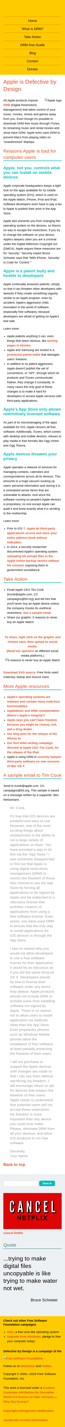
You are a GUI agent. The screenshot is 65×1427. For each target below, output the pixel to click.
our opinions (25, 651)
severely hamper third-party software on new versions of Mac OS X (34, 761)
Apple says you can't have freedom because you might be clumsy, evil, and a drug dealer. (32, 724)
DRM (6, 105)
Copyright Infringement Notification (28, 1411)
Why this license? (16, 1401)
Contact (32, 61)
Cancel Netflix (13, 1233)
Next (58, 1213)
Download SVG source (19, 672)
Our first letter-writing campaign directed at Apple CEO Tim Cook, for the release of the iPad (33, 747)
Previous (6, 1213)
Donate (32, 69)
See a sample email (37, 612)
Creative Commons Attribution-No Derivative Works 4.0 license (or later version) (29, 1392)
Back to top (14, 1164)
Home (32, 21)
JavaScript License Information (25, 1420)
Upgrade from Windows (24, 1336)
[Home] (32, 7)
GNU (10, 1332)
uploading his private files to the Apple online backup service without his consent (33, 561)
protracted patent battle (23, 354)
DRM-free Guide (32, 45)
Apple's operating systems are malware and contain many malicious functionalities (33, 701)
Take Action (32, 37)
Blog (32, 53)
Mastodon (28, 1366)
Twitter (47, 1366)
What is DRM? (32, 29)
